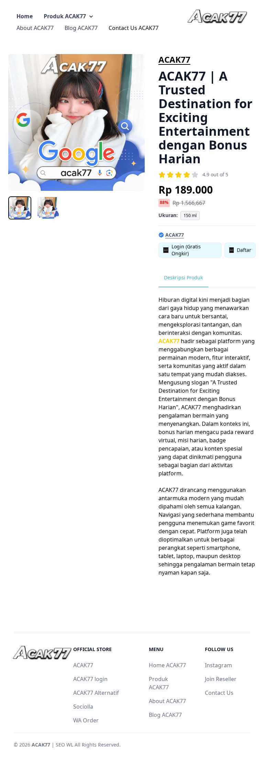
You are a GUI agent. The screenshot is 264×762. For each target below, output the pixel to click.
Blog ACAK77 (81, 28)
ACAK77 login (90, 679)
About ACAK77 (35, 28)
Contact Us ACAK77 (133, 28)
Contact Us (219, 693)
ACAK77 (174, 59)
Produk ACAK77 (65, 16)
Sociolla (83, 706)
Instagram (218, 665)
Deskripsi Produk (183, 277)
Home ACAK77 (167, 665)
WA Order (86, 720)
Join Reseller (220, 679)
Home (24, 16)
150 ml (190, 215)
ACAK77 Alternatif (96, 693)
